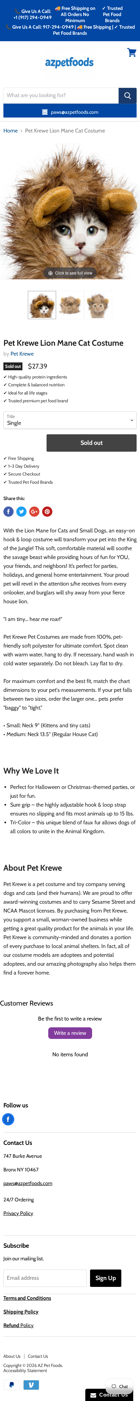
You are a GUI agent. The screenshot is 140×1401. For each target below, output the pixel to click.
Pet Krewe (22, 354)
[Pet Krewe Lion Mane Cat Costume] (42, 304)
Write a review (70, 1033)
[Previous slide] (7, 207)
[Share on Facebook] (8, 512)
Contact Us (38, 1356)
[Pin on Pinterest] (47, 512)
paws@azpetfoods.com (27, 1183)
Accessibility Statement (25, 1370)
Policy (18, 1325)
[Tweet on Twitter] (21, 512)
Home (10, 131)
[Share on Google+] (34, 512)
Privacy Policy (18, 1213)
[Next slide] (133, 207)
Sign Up (105, 1278)
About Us (11, 1356)
